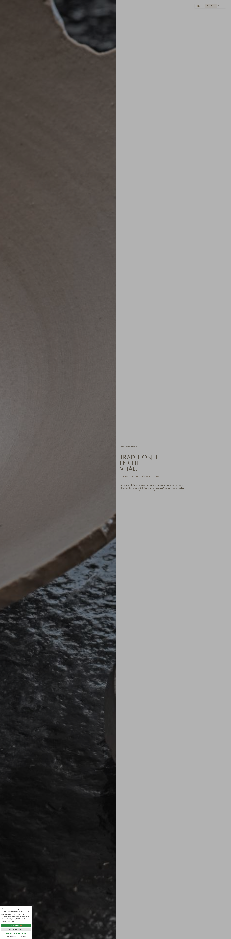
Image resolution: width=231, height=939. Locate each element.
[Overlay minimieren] (30, 908)
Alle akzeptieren (15, 925)
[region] (16, 916)
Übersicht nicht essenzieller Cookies (16, 933)
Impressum (23, 936)
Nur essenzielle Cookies (16, 929)
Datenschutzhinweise (12, 936)
